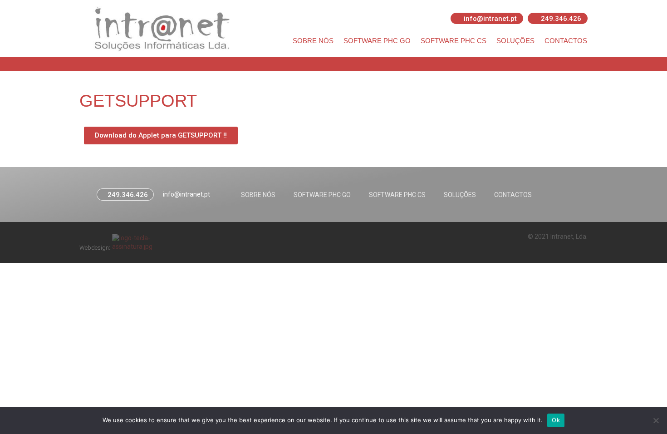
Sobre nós (313, 40)
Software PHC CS (453, 40)
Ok (556, 420)
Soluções (515, 40)
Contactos (565, 40)
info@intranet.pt (186, 194)
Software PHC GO (377, 40)
